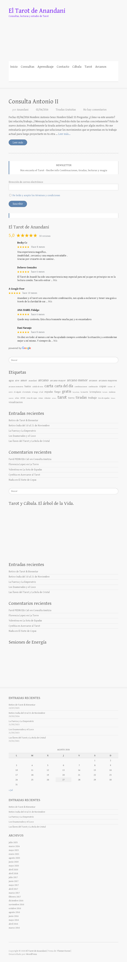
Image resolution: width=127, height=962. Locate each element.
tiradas (81, 397)
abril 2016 (13, 924)
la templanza (95, 392)
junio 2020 (13, 862)
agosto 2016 (14, 912)
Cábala (76, 67)
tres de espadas (103, 398)
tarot (62, 397)
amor (24, 380)
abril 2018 (13, 873)
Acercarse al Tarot (30, 474)
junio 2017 (13, 881)
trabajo (92, 397)
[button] (18, 76)
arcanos (93, 380)
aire (17, 380)
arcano (43, 380)
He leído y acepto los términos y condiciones (36, 195)
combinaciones (80, 386)
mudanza (112, 392)
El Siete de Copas (27, 479)
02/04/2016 (42, 109)
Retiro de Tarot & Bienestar (23, 420)
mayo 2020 (14, 865)
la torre (105, 392)
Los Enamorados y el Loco (22, 436)
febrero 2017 (15, 896)
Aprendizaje (45, 67)
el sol (41, 392)
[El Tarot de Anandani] (63, 36)
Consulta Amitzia (42, 459)
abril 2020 (13, 869)
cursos (110, 387)
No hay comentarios (95, 109)
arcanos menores (16, 386)
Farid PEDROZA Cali (19, 459)
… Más (54, 280)
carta (48, 385)
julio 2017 (13, 877)
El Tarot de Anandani (37, 11)
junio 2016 (13, 916)
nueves (11, 398)
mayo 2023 (14, 850)
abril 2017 (13, 889)
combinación (93, 386)
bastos (28, 386)
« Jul (11, 790)
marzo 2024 (14, 846)
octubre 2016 (15, 908)
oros (22, 398)
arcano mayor (58, 380)
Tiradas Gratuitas (66, 109)
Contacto (63, 67)
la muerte (84, 392)
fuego (57, 391)
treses (113, 398)
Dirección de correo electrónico (26, 182)
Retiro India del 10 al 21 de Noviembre (29, 425)
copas (102, 386)
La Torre (34, 464)
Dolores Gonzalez (27, 267)
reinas (40, 398)
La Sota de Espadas (32, 469)
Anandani (22, 109)
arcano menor (77, 380)
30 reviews (44, 236)
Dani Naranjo (24, 328)
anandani (32, 380)
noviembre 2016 (16, 904)
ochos (17, 398)
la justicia (76, 392)
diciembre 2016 (16, 900)
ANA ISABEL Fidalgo (28, 310)
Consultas (27, 67)
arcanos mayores (108, 380)
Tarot (88, 67)
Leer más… (64, 134)
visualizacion (16, 402)
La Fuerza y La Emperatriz (22, 430)
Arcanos (100, 67)
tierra (71, 398)
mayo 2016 (14, 920)
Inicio (14, 67)
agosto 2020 (14, 858)
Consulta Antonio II (34, 101)
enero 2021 (14, 854)
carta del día (64, 386)
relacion (47, 398)
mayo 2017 (14, 885)
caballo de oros (37, 387)
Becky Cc (22, 242)
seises (54, 398)
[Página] (11, 76)
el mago (35, 392)
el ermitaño (26, 392)
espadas (48, 391)
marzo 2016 (14, 927)
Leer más (18, 142)
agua (11, 380)
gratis (66, 391)
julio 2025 (13, 842)
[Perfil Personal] (109, 66)
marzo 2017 (14, 893)
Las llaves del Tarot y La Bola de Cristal (29, 441)
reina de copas (32, 398)
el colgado (17, 392)
